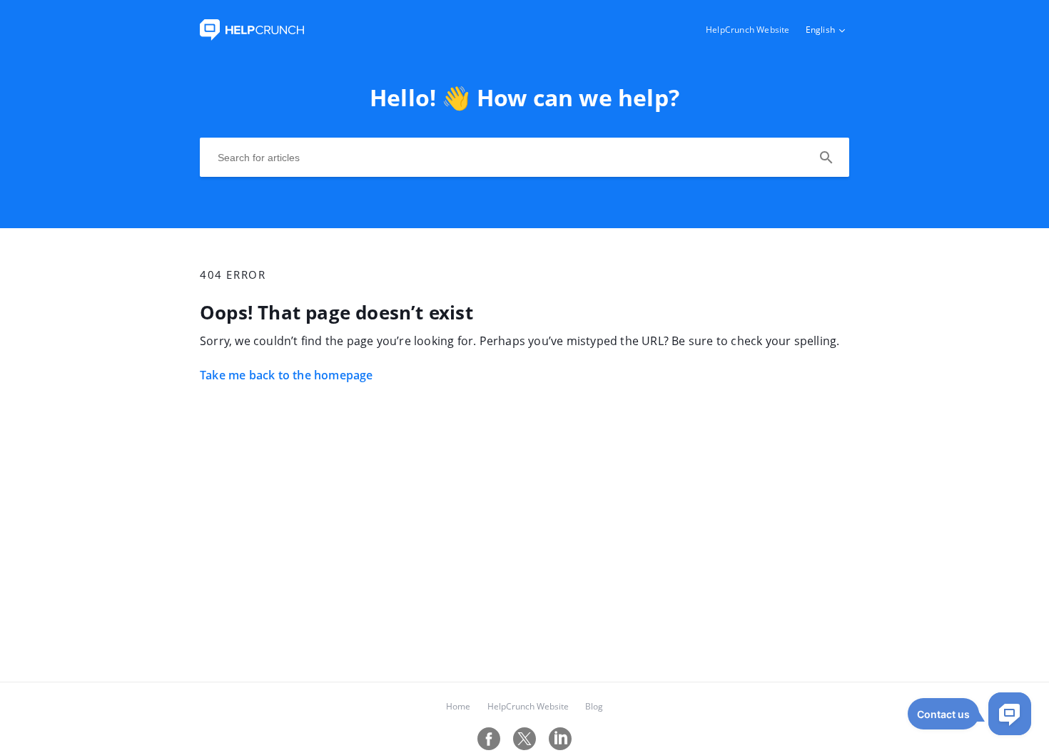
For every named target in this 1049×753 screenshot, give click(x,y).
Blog (594, 706)
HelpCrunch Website (748, 30)
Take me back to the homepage (286, 375)
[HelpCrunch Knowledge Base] (252, 36)
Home (458, 706)
